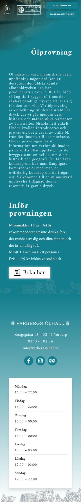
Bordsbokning (62, 5)
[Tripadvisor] (52, 360)
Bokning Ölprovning (62, 14)
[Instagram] (40, 360)
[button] (7, 8)
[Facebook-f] (28, 360)
